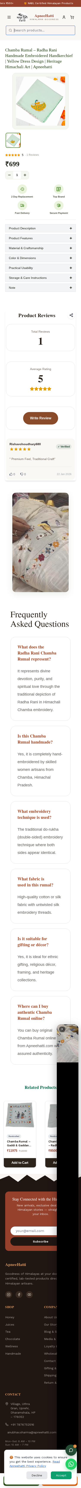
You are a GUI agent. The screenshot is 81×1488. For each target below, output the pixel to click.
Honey (9, 1317)
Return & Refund (56, 1382)
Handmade (13, 1353)
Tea (7, 1331)
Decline (37, 1475)
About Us (50, 1317)
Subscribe (40, 1241)
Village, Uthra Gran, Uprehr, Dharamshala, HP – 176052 (23, 1410)
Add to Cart (19, 1162)
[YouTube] (29, 1294)
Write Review (40, 418)
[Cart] (72, 17)
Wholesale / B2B (56, 1353)
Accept (61, 1475)
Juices (9, 1324)
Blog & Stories (54, 1331)
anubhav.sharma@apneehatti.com (31, 1432)
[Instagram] (8, 1294)
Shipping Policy (55, 1375)
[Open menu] (9, 17)
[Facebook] (19, 1294)
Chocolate (12, 1339)
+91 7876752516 (22, 1424)
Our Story (51, 1324)
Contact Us (52, 1361)
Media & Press (54, 1339)
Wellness (11, 1346)
